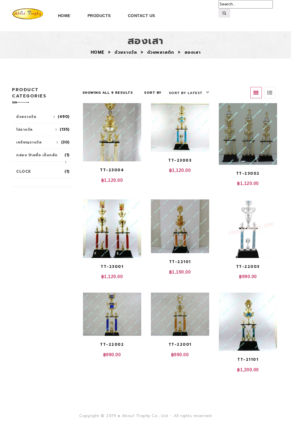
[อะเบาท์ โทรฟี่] (28, 14)
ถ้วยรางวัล (126, 52)
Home (64, 15)
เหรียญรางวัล (43, 142)
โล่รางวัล (43, 129)
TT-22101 (180, 261)
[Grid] (256, 92)
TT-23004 (112, 170)
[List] (269, 92)
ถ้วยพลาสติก (160, 52)
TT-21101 (247, 359)
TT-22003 (248, 266)
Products (99, 15)
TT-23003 (180, 160)
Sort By (153, 92)
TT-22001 (180, 344)
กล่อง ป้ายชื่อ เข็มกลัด (43, 155)
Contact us (141, 15)
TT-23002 (248, 173)
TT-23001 (112, 266)
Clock (43, 171)
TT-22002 (112, 344)
